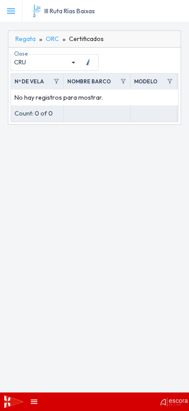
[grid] (94, 97)
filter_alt (56, 81)
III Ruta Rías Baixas (69, 11)
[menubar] (181, 11)
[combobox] (46, 63)
